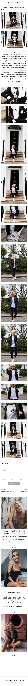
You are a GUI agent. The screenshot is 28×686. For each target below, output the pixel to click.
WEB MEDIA (14, 682)
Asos (3, 70)
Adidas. (18, 51)
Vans (12, 65)
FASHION (3, 9)
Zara (3, 76)
